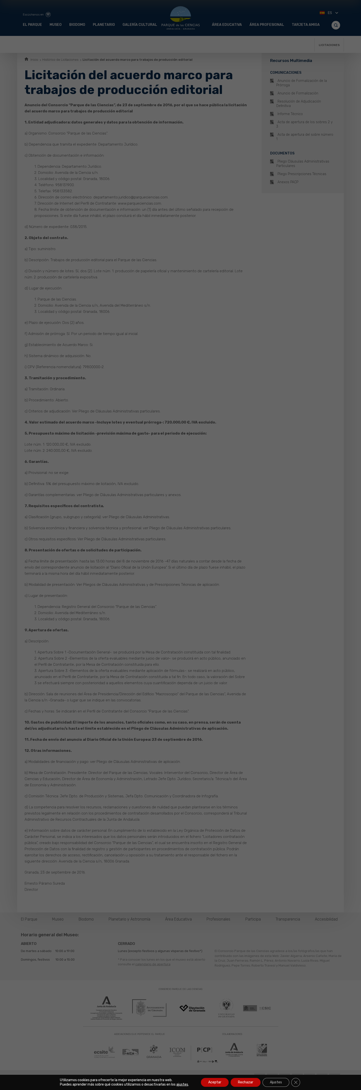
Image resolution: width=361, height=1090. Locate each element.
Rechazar (245, 1082)
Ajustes (276, 1082)
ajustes (182, 1084)
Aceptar (214, 1082)
